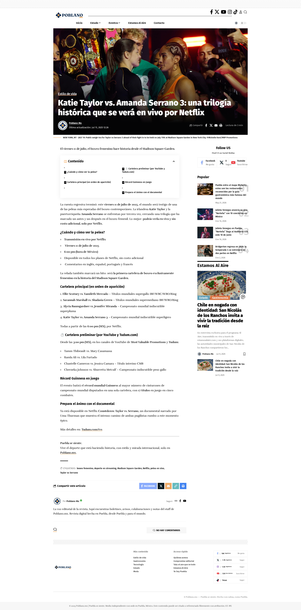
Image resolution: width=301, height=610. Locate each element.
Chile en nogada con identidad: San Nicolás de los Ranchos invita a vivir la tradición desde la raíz (220, 315)
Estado (203, 297)
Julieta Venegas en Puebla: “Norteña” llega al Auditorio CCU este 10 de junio (231, 231)
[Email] (216, 125)
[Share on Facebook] (206, 125)
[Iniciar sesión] (240, 12)
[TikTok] (235, 12)
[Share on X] (211, 125)
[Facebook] (211, 12)
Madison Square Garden (129, 468)
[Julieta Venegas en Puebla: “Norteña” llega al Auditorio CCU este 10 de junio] (205, 232)
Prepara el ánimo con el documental (143, 192)
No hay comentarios (168, 530)
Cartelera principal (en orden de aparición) (89, 182)
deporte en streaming (105, 468)
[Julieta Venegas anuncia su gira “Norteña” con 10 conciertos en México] (205, 214)
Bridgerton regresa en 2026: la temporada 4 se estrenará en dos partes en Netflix (230, 249)
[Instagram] (230, 12)
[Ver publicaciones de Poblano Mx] (62, 125)
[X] (217, 12)
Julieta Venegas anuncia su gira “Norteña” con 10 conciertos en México (231, 213)
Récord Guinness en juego (138, 182)
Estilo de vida (67, 94)
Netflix (146, 468)
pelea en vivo (157, 468)
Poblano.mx (68, 452)
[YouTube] (223, 12)
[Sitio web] (176, 501)
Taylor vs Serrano (69, 472)
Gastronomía (220, 297)
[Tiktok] (231, 580)
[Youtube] (237, 163)
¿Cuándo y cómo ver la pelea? (82, 172)
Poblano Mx (75, 123)
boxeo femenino (85, 468)
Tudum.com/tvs (92, 429)
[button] (221, 125)
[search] (245, 12)
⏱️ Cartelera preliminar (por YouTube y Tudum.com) (143, 170)
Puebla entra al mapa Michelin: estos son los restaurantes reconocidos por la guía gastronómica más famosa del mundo (231, 191)
